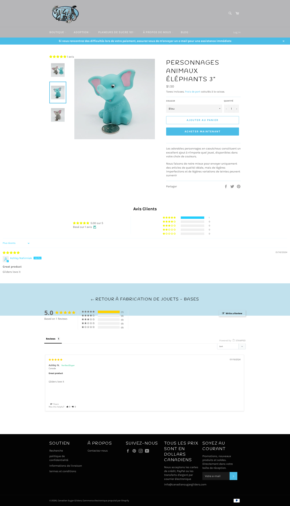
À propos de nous (157, 32)
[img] (11, 252)
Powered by (232, 340)
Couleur (170, 101)
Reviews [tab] (50, 338)
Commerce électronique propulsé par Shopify (106, 500)
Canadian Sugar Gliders (70, 500)
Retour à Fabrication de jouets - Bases (146, 299)
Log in (237, 32)
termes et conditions (62, 471)
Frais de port (192, 91)
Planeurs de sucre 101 (116, 32)
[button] (58, 56)
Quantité (228, 101)
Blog (185, 32)
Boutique (57, 32)
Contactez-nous (98, 450)
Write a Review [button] (234, 313)
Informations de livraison (65, 465)
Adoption (81, 32)
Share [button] (56, 404)
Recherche (56, 450)
